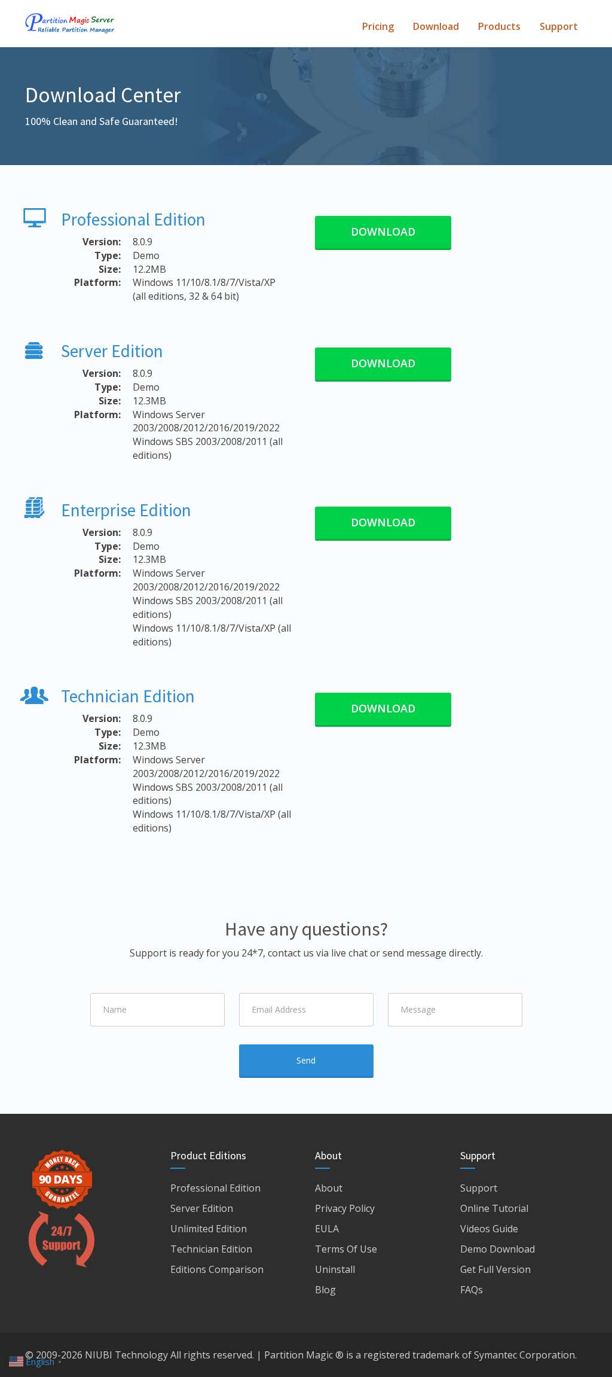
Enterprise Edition (126, 510)
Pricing (378, 26)
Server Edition (112, 351)
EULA (327, 1228)
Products (499, 26)
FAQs (471, 1289)
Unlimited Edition (208, 1228)
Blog (325, 1289)
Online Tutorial (494, 1208)
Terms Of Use (346, 1249)
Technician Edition (128, 696)
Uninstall (335, 1269)
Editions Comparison (217, 1269)
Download (436, 26)
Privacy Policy (345, 1208)
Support (559, 26)
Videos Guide (489, 1228)
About (328, 1188)
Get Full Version (495, 1269)
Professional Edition (133, 219)
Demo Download (497, 1249)
